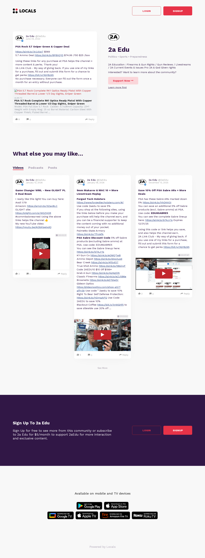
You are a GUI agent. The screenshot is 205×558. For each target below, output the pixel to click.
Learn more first (117, 87)
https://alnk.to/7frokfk (90, 234)
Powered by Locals (103, 546)
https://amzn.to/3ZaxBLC (42, 206)
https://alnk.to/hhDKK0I (157, 202)
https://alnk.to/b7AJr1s (90, 251)
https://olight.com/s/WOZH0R (33, 213)
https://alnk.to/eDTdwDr (104, 280)
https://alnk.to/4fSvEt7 (104, 262)
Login (147, 10)
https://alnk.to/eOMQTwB (105, 255)
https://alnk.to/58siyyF (112, 265)
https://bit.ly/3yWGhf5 (110, 304)
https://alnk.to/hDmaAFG (92, 297)
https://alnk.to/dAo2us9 (108, 258)
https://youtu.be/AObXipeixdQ (33, 227)
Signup (178, 10)
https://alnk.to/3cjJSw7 (29, 51)
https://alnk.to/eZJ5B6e (112, 276)
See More (102, 368)
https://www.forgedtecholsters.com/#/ (100, 202)
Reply (91, 119)
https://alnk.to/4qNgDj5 (106, 273)
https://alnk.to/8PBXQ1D (49, 55)
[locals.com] (24, 10)
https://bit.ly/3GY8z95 (41, 75)
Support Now (121, 80)
